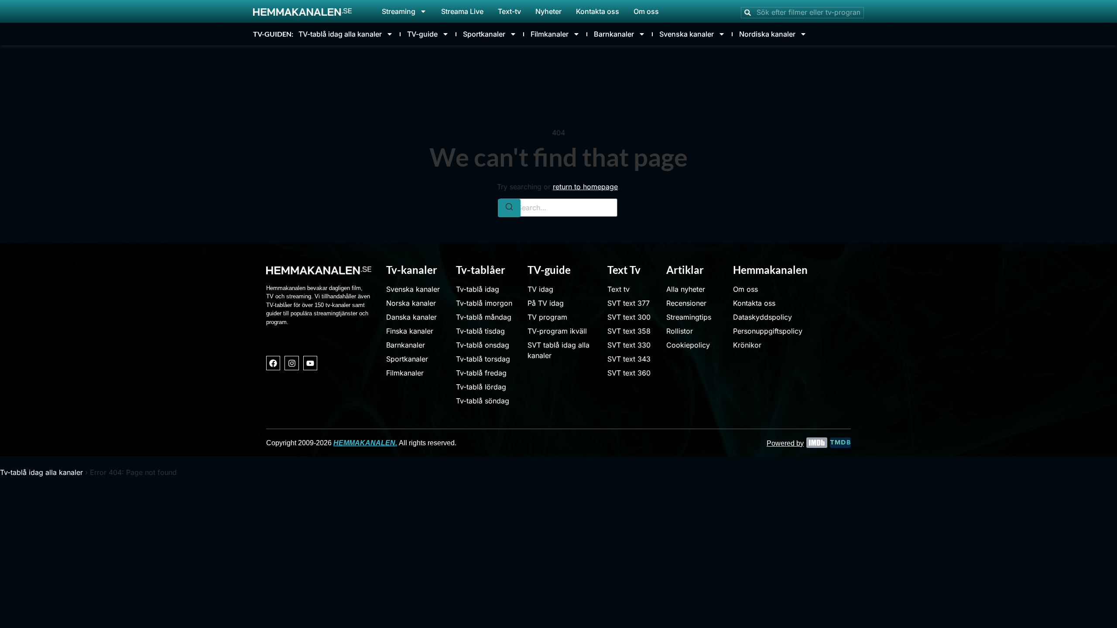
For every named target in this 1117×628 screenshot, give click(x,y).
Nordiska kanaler (767, 34)
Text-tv (509, 11)
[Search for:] (558, 207)
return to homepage (585, 186)
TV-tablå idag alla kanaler (340, 34)
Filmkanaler (550, 34)
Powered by (785, 443)
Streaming (398, 11)
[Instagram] (291, 363)
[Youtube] (310, 363)
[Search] (509, 208)
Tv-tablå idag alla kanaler (41, 472)
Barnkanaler (614, 34)
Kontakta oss (597, 11)
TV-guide (422, 34)
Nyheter (548, 11)
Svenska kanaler (686, 34)
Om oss (646, 11)
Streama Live (462, 11)
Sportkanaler (484, 34)
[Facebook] (273, 363)
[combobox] (802, 12)
